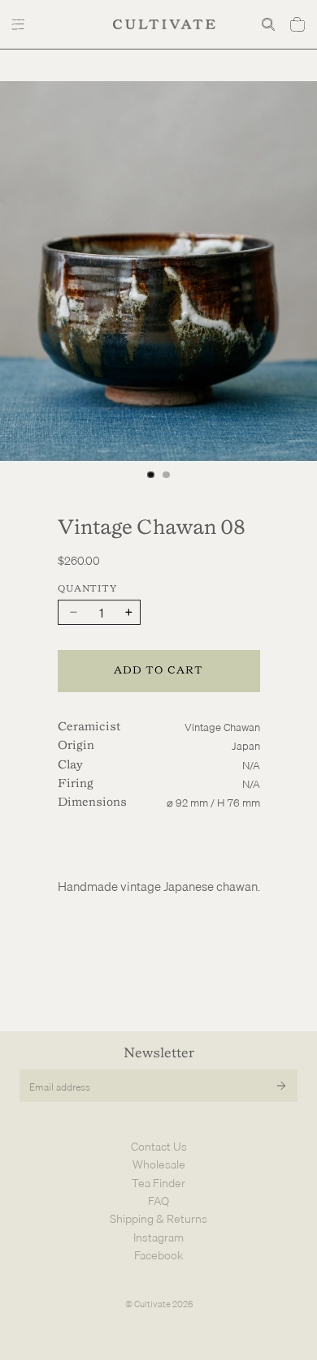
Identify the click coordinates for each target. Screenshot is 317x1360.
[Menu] (20, 24)
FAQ (158, 1201)
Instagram (158, 1237)
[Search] (268, 24)
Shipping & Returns (158, 1219)
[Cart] (297, 24)
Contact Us (159, 1147)
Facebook (158, 1255)
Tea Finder (158, 1183)
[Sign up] (281, 1085)
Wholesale (158, 1164)
